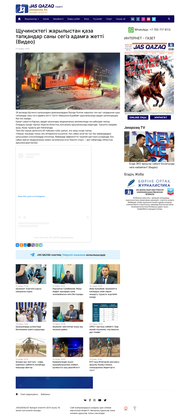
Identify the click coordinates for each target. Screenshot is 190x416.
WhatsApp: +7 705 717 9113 (152, 29)
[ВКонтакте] (17, 245)
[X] (29, 245)
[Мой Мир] (25, 245)
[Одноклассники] (21, 245)
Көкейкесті (58, 19)
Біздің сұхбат (74, 19)
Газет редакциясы (29, 394)
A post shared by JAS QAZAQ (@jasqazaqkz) (53, 237)
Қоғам (46, 19)
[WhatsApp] (37, 245)
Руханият (97, 19)
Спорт (109, 19)
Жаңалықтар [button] (31, 19)
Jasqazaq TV (134, 127)
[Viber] (33, 245)
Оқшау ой (120, 19)
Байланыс (45, 394)
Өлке (86, 19)
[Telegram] (40, 245)
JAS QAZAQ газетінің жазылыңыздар (70, 255)
